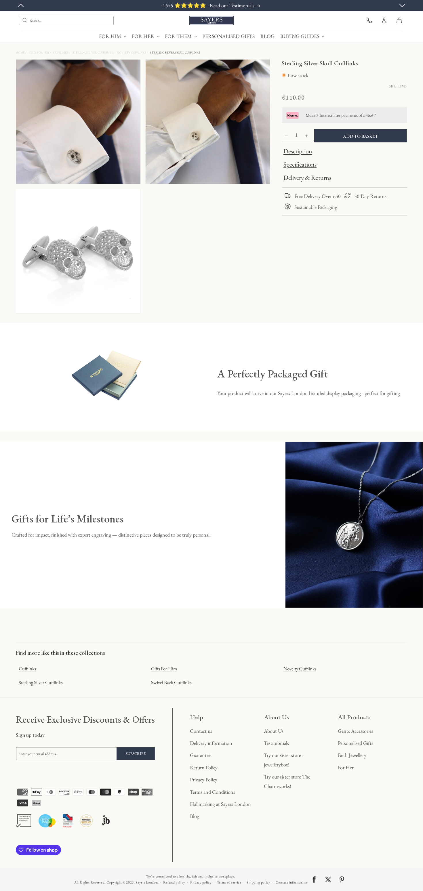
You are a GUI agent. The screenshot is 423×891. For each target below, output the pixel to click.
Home (20, 52)
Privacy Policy (203, 779)
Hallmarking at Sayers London (220, 804)
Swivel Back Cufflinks (171, 682)
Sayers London (147, 882)
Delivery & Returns (307, 178)
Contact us (201, 731)
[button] (112, 36)
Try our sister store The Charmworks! (287, 781)
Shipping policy (258, 882)
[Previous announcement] (20, 5)
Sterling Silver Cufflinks (93, 52)
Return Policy (204, 767)
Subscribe (136, 753)
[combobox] (66, 20)
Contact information (291, 882)
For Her (346, 767)
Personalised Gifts (355, 743)
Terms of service (229, 882)
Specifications (300, 165)
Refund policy (174, 882)
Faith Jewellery (352, 755)
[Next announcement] (402, 5)
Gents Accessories (355, 731)
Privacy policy (201, 882)
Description (297, 151)
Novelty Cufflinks (132, 52)
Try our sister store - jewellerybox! (284, 760)
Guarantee (200, 755)
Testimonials (276, 743)
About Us (273, 731)
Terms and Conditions (212, 792)
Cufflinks (61, 52)
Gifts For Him (39, 52)
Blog (194, 816)
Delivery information (211, 743)
